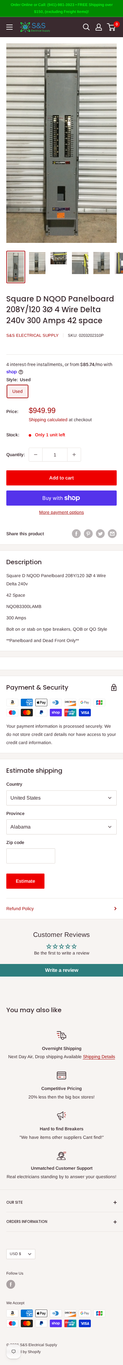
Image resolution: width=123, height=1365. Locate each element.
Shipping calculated (48, 419)
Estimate (25, 881)
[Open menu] (9, 27)
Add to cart (61, 477)
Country (14, 784)
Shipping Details (99, 1056)
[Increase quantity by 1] (74, 454)
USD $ (15, 1254)
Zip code (15, 842)
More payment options (61, 512)
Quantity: (15, 454)
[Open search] (86, 27)
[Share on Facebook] (76, 533)
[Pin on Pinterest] (88, 533)
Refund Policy (20, 908)
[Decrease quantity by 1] (35, 454)
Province (15, 813)
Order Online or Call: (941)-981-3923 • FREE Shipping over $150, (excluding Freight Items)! (62, 8)
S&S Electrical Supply (32, 335)
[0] (111, 27)
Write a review (61, 970)
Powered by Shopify (23, 1352)
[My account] (99, 27)
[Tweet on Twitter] (100, 533)
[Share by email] (112, 533)
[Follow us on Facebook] (10, 1284)
